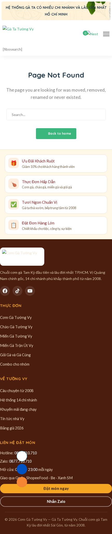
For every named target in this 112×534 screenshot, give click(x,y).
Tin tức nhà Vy (12, 418)
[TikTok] (17, 291)
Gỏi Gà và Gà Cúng (15, 355)
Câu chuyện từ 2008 (16, 390)
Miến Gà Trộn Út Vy (16, 345)
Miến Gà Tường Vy (16, 336)
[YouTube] (30, 291)
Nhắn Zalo (56, 501)
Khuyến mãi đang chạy (18, 409)
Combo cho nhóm (14, 364)
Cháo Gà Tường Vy (16, 327)
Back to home (59, 133)
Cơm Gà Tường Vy (16, 317)
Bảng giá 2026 (11, 428)
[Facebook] (5, 291)
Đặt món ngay (56, 488)
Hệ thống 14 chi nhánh (18, 400)
